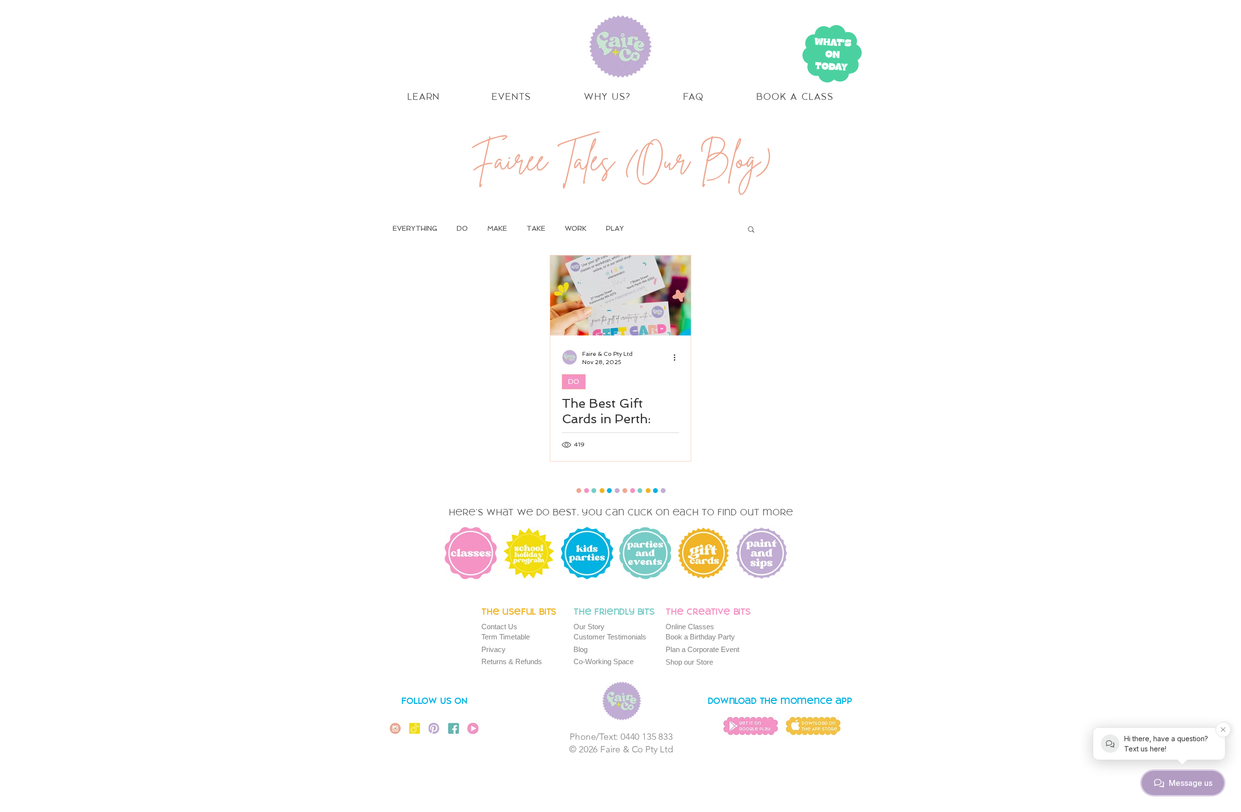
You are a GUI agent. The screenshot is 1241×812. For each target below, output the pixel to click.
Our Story (589, 626)
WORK (576, 228)
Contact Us (499, 626)
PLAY (615, 228)
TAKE (535, 228)
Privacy (493, 649)
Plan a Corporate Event (702, 649)
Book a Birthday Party (700, 637)
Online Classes (690, 626)
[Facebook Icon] (453, 728)
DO (462, 228)
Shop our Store (689, 662)
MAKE (497, 228)
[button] (751, 230)
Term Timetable (505, 637)
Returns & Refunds (511, 661)
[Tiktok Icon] (414, 728)
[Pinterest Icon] (434, 728)
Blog (580, 649)
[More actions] (678, 357)
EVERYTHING (415, 228)
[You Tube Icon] (472, 728)
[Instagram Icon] (395, 728)
